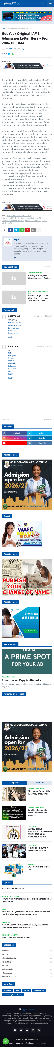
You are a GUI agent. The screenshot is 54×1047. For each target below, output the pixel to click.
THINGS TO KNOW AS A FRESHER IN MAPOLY (38, 849)
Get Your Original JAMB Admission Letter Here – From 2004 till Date (39, 298)
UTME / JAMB (7, 223)
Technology (27, 973)
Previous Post (8, 419)
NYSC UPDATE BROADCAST (13, 888)
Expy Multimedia (27, 958)
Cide (10, 353)
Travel (19, 995)
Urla (9, 371)
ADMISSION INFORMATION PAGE (16, 937)
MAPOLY (27, 966)
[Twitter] (9, 54)
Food (17, 990)
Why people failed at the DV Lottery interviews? (39, 792)
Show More (48, 267)
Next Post (47, 419)
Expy (16, 239)
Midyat (11, 358)
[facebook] (15, 258)
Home (4, 29)
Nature (26, 990)
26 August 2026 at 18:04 (44, 346)
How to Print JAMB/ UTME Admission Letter (19, 218)
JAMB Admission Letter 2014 (13, 221)
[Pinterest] (27, 230)
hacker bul (12, 331)
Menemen (12, 369)
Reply (10, 337)
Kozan (10, 374)
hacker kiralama (14, 323)
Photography (27, 969)
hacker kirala (13, 333)
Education (27, 954)
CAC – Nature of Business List (39, 868)
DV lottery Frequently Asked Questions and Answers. (37, 813)
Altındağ (11, 363)
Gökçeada (12, 366)
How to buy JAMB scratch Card (20, 29)
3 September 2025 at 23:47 (43, 316)
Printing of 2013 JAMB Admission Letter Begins (39, 276)
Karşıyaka (12, 356)
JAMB (39, 218)
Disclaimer (30, 1043)
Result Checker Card (33, 221)
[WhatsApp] (13, 54)
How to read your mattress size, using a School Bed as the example (27, 900)
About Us (19, 1043)
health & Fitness (27, 977)
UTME (44, 221)
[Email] (33, 230)
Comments (39, 782)
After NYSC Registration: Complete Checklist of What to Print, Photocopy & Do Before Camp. (26, 913)
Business (27, 951)
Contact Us (41, 1043)
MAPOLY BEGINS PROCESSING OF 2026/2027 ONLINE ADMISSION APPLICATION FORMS (40, 833)
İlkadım (11, 361)
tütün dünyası (13, 328)
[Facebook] (5, 54)
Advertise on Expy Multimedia (21, 680)
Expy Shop (27, 962)
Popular (14, 782)
